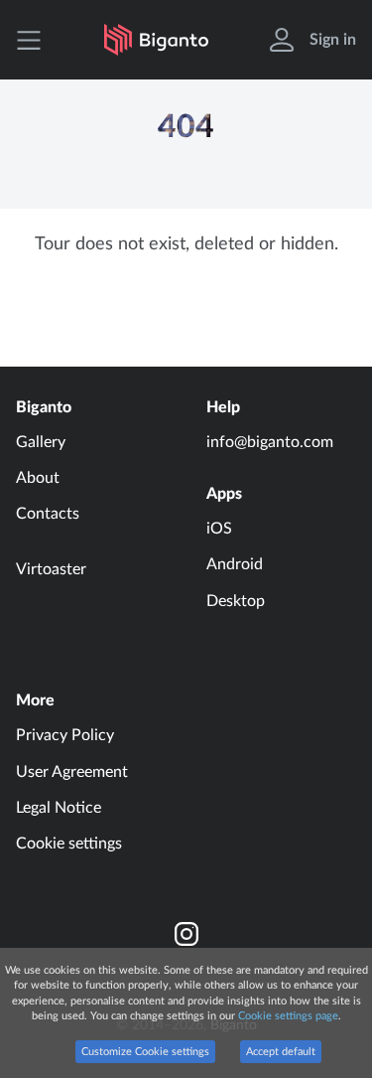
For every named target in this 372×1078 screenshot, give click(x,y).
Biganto (43, 407)
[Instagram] (186, 934)
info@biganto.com (269, 442)
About (38, 478)
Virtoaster (51, 569)
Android (234, 564)
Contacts (47, 514)
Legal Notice (58, 808)
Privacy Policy (65, 735)
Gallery (40, 442)
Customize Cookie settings (145, 1051)
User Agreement (72, 772)
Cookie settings (69, 843)
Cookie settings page (288, 1015)
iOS (219, 529)
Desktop (235, 601)
